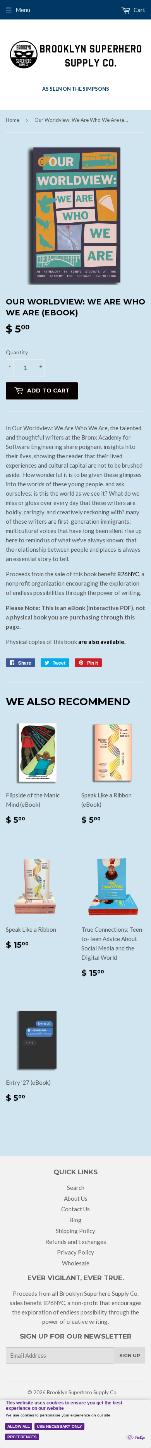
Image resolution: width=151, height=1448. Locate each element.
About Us (76, 1198)
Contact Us (75, 1208)
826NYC (128, 573)
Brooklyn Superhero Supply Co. (82, 1392)
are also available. (101, 641)
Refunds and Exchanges (75, 1241)
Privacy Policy (75, 1252)
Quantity (17, 352)
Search (75, 1187)
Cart (138, 9)
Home (12, 120)
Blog (75, 1219)
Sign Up (129, 1355)
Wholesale (75, 1263)
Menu (22, 9)
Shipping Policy (75, 1230)
